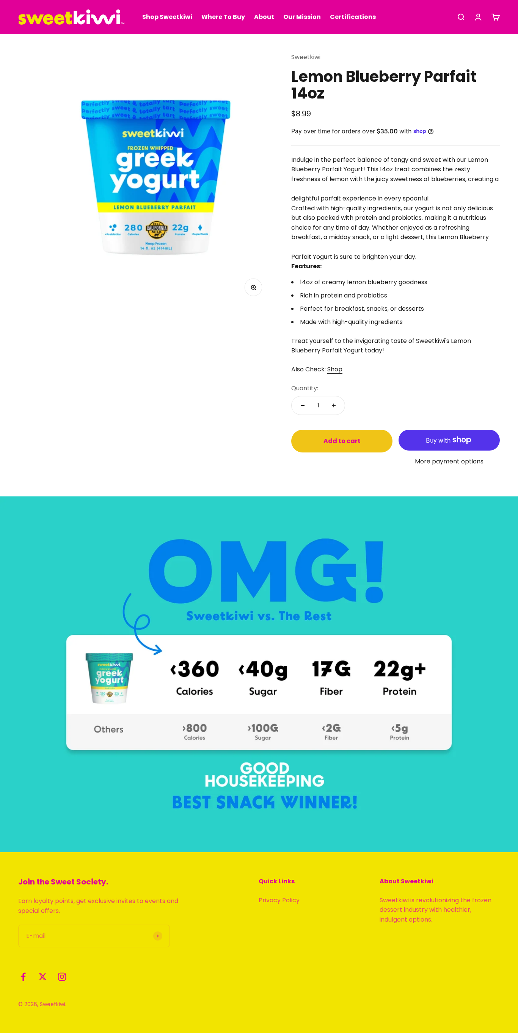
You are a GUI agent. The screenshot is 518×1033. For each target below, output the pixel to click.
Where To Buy (223, 17)
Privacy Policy (279, 900)
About (264, 17)
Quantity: (304, 388)
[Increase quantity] (334, 405)
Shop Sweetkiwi (167, 17)
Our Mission (302, 17)
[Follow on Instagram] (62, 977)
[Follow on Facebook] (23, 977)
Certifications (353, 17)
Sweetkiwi (305, 57)
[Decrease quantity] (303, 405)
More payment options (449, 461)
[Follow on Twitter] (43, 977)
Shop (334, 369)
